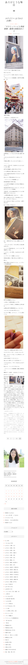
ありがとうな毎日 (14, 3)
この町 (6, 593)
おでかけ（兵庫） (14, 23)
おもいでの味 (8, 584)
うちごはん (7, 543)
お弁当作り (7, 589)
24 (6, 499)
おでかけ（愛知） (9, 560)
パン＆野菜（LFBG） (9, 610)
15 (19, 493)
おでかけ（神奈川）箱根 (10, 576)
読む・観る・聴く (9, 651)
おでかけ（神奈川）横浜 (10, 569)
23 (16, 439)
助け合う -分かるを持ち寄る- (11, 520)
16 (21, 493)
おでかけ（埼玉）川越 (10, 552)
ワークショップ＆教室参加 (11, 618)
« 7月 (5, 503)
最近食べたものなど (9, 512)
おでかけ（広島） (9, 557)
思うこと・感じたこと (10, 635)
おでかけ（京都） (9, 548)
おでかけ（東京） (9, 564)
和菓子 (6, 632)
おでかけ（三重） (9, 545)
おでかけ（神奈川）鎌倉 (10, 579)
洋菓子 (6, 644)
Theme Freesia (9, 663)
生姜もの (7, 647)
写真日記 (7, 627)
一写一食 (7, 620)
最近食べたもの (8, 522)
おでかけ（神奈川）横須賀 (11, 572)
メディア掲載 (8, 615)
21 (16, 496)
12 (11, 493)
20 (14, 496)
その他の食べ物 (8, 598)
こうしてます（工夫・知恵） (11, 591)
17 (6, 496)
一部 (6, 622)
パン (6, 608)
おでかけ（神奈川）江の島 (11, 574)
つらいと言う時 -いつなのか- (11, 515)
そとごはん (7, 596)
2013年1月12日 (16, 33)
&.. (6, 540)
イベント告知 (8, 603)
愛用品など (7, 637)
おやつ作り (7, 586)
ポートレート (8, 613)
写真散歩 (7, 625)
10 (6, 493)
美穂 (11, 33)
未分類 (6, 642)
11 (8, 493)
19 (11, 496)
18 (8, 496)
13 (14, 493)
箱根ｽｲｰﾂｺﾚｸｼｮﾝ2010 (9, 649)
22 (19, 496)
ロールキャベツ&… (9, 517)
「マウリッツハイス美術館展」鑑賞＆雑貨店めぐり (14, 28)
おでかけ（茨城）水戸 (10, 581)
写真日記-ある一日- (9, 630)
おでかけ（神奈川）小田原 (11, 567)
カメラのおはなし (9, 606)
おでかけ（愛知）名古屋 (10, 562)
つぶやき (7, 601)
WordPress (20, 663)
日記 (6, 639)
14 (16, 493)
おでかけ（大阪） (9, 555)
